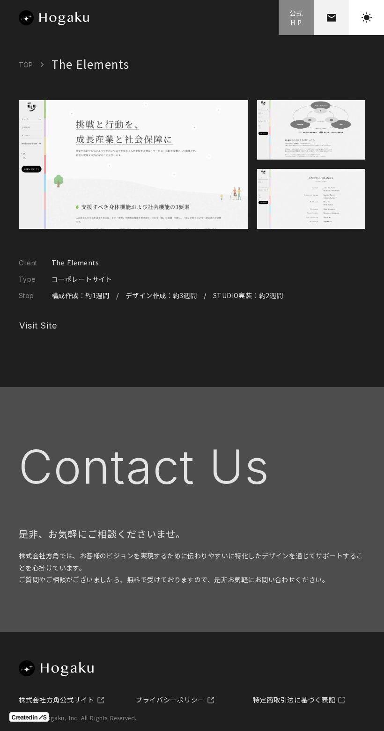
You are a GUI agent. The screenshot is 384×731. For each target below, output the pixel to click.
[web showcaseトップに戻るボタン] (54, 17)
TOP (26, 65)
